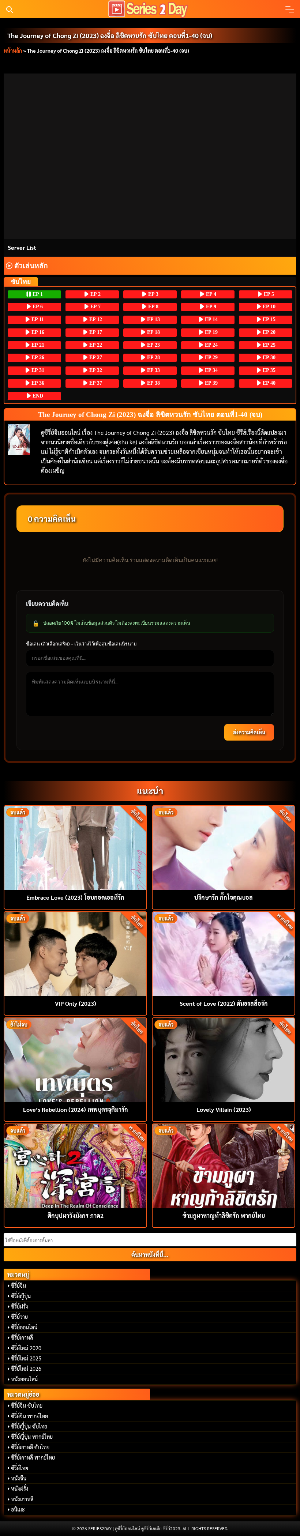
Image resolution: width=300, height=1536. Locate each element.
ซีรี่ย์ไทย (19, 1468)
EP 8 (152, 306)
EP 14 (210, 319)
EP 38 (153, 383)
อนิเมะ (18, 1509)
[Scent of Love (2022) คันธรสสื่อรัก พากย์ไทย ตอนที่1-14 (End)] (224, 953)
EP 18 (153, 332)
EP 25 (268, 345)
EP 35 (268, 370)
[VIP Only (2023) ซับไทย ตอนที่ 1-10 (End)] (75, 953)
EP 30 (268, 357)
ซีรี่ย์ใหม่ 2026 (26, 1368)
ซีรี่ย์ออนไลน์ (24, 1327)
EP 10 (268, 306)
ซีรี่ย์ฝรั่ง (19, 1306)
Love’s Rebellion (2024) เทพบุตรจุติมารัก (75, 1109)
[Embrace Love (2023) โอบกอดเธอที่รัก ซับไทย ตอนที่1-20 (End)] (75, 847)
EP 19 (210, 332)
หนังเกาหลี (22, 1499)
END (37, 396)
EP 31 (37, 370)
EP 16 (37, 332)
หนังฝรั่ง (20, 1488)
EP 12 (95, 319)
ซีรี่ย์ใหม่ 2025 (26, 1358)
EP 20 (268, 332)
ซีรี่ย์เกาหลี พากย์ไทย (33, 1457)
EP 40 (268, 383)
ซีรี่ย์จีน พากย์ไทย (29, 1416)
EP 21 (37, 345)
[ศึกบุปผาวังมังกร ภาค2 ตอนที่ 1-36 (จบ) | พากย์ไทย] (75, 1165)
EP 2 (95, 294)
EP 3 (152, 294)
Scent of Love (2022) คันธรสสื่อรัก (224, 1003)
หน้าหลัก (13, 50)
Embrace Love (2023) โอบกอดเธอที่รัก (75, 897)
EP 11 (37, 319)
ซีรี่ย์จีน (18, 1285)
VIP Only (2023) (75, 1003)
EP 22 (95, 345)
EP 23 (153, 345)
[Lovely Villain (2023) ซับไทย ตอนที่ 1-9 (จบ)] (224, 1059)
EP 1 (37, 294)
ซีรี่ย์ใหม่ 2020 (26, 1348)
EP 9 (210, 306)
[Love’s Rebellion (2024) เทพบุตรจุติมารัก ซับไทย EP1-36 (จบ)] (75, 1059)
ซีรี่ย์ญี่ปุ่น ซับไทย (29, 1426)
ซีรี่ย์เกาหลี (22, 1337)
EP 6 (37, 306)
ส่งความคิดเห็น (249, 732)
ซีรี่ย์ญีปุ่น (21, 1296)
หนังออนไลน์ (24, 1379)
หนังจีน (18, 1478)
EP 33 (153, 370)
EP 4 (210, 294)
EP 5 (268, 294)
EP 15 (268, 319)
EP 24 (210, 345)
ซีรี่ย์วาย (19, 1316)
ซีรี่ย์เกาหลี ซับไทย (30, 1447)
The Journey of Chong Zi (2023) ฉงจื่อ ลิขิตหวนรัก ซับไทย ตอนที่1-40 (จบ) (109, 35)
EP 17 (95, 332)
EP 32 (95, 370)
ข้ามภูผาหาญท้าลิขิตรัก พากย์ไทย (224, 1215)
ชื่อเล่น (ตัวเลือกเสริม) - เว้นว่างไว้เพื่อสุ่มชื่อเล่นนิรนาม (81, 644)
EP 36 (37, 383)
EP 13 (153, 319)
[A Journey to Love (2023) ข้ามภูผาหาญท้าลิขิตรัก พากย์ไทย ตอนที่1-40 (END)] (224, 1165)
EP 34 (210, 370)
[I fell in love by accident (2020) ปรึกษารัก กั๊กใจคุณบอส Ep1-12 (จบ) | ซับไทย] (224, 847)
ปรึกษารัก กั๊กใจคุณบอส (223, 897)
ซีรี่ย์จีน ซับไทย (26, 1405)
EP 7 (95, 306)
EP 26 (37, 357)
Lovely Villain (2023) (223, 1109)
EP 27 (95, 357)
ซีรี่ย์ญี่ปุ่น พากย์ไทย (32, 1436)
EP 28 (153, 357)
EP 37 (95, 383)
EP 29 (210, 357)
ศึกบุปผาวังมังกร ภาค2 (76, 1215)
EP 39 (210, 383)
